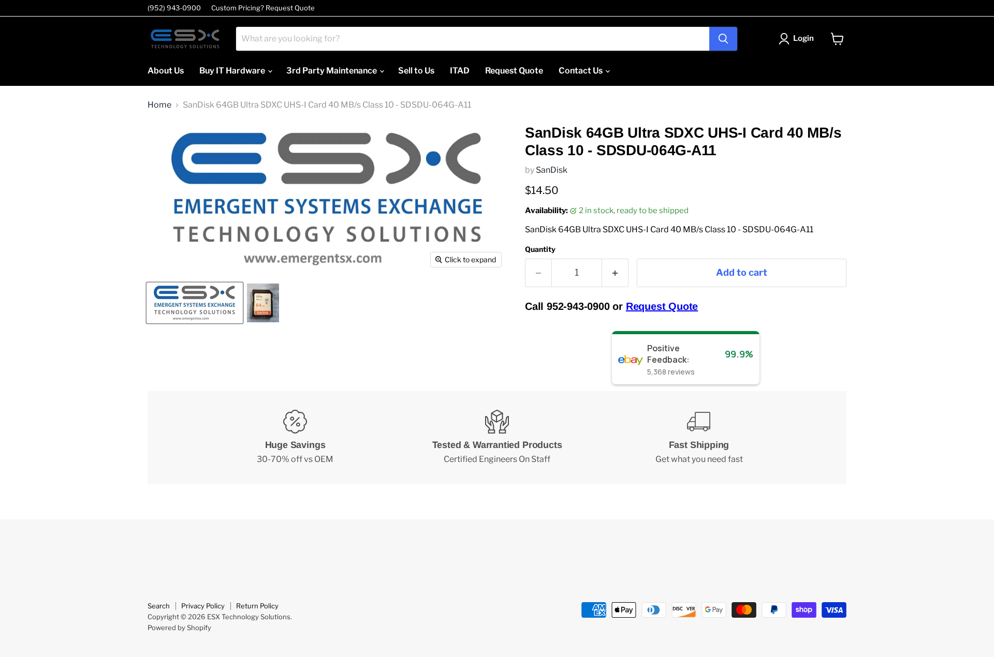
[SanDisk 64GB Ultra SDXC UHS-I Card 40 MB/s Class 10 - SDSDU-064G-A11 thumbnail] (195, 302)
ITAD (460, 71)
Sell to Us (416, 71)
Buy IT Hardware (233, 71)
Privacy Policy (203, 606)
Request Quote (514, 71)
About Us (166, 71)
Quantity (540, 249)
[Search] (723, 39)
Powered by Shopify (179, 627)
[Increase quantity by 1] (615, 273)
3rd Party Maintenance (332, 71)
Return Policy (257, 606)
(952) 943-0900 (174, 8)
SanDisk (551, 170)
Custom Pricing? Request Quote (263, 8)
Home (159, 105)
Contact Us (581, 71)
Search (159, 606)
